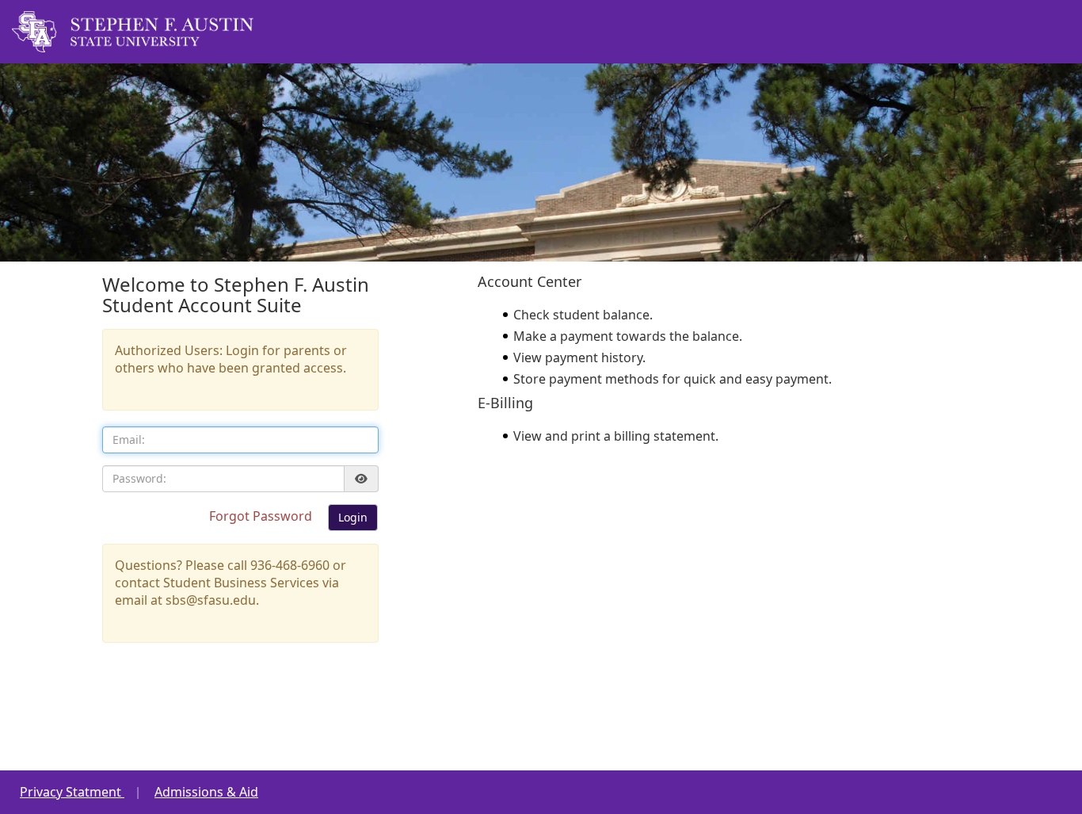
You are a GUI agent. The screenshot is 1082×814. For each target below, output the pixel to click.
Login (353, 517)
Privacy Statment (72, 792)
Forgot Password (262, 516)
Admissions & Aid (206, 792)
